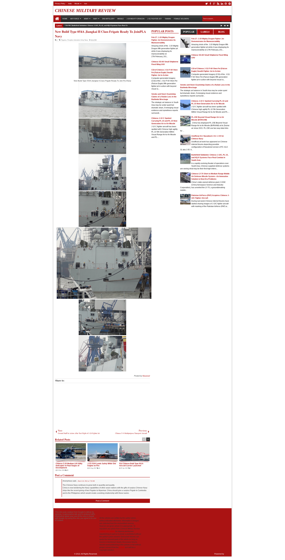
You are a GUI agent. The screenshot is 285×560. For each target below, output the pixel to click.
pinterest (230, 3)
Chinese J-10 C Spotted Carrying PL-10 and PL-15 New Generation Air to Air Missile (164, 121)
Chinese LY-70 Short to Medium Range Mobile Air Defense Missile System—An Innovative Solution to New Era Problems (210, 176)
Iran (85, 3)
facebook (210, 3)
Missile (77, 3)
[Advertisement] (102, 405)
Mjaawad (146, 376)
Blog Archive (221, 32)
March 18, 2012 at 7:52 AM (86, 481)
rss (218, 3)
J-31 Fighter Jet (154, 19)
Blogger (227, 554)
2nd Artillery (108, 19)
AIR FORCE (74, 19)
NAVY (95, 19)
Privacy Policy (60, 3)
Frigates (63, 40)
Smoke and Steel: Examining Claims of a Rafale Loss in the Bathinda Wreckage (163, 96)
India (70, 3)
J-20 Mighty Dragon (135, 19)
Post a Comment (102, 501)
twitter (206, 3)
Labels (205, 31)
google (214, 3)
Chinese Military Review (85, 10)
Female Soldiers (181, 19)
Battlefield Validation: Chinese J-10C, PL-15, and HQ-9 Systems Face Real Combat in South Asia (106, 25)
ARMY (86, 19)
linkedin (222, 3)
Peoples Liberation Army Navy (77, 40)
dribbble (226, 3)
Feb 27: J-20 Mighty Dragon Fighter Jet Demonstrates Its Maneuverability (163, 40)
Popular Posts (188, 32)
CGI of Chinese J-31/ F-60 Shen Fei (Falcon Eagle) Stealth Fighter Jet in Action (164, 72)
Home (57, 18)
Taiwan (168, 19)
